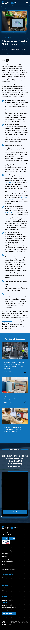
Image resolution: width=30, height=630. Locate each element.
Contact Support (6, 610)
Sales (3, 567)
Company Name (8, 481)
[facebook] (3, 538)
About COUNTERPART (7, 600)
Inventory (4, 564)
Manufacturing (5, 559)
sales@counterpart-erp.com (9, 607)
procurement (8, 212)
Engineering (5, 553)
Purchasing (4, 556)
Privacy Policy (15, 622)
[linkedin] (10, 538)
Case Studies (5, 588)
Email (5, 487)
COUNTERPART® (10, 182)
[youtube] (13, 538)
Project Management (7, 561)
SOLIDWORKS (5, 577)
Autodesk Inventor (6, 580)
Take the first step (7, 321)
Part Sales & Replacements (9, 569)
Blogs (3, 590)
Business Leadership (7, 551)
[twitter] (6, 538)
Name (5, 475)
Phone (5, 493)
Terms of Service (24, 622)
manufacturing (23, 190)
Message (6, 499)
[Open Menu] (27, 2)
